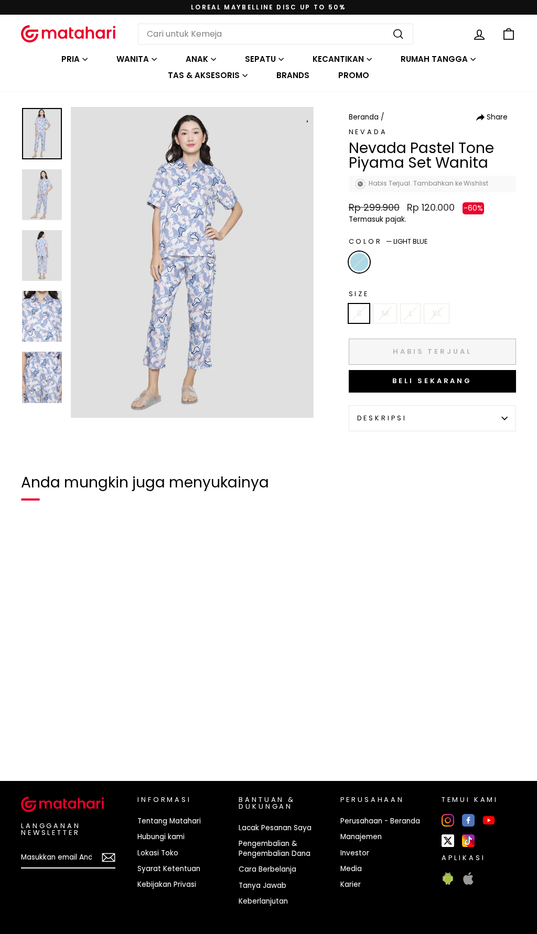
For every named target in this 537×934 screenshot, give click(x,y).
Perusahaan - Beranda (380, 821)
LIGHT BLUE (359, 262)
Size (359, 293)
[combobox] (275, 34)
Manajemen (361, 837)
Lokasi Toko (157, 853)
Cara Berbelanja (267, 869)
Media (351, 869)
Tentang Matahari (169, 821)
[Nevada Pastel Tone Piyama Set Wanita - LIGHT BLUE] (35, 737)
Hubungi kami (161, 837)
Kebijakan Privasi (166, 884)
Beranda (364, 117)
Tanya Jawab (262, 885)
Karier (350, 884)
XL (436, 313)
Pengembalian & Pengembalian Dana (274, 849)
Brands (292, 75)
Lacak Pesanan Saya (275, 828)
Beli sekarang (432, 381)
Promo (353, 75)
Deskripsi (382, 418)
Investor (354, 853)
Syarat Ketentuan (168, 869)
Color (388, 241)
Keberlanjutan (263, 901)
